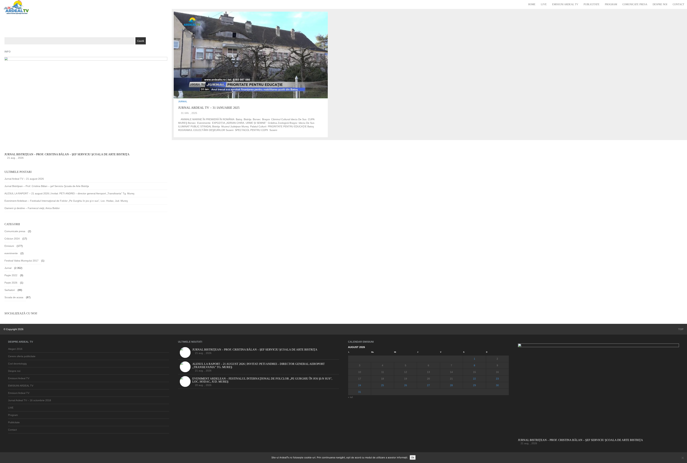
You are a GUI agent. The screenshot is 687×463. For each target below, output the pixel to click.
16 (497, 372)
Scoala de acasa (13, 297)
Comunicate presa (634, 4)
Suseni (273, 130)
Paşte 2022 (10, 275)
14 (451, 372)
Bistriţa (247, 119)
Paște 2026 (10, 282)
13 (428, 372)
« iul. (350, 397)
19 (405, 378)
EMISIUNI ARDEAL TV (20, 385)
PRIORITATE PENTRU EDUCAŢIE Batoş (291, 126)
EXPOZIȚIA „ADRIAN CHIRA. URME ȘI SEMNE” (239, 122)
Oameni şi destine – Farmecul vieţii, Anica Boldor (32, 208)
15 (474, 372)
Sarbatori (9, 290)
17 (359, 378)
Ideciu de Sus (306, 122)
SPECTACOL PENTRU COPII (251, 130)
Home (531, 4)
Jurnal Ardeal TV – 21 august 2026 (24, 178)
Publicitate (592, 4)
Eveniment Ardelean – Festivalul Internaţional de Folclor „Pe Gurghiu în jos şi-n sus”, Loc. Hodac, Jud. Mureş (66, 200)
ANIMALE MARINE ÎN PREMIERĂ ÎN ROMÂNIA (207, 119)
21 (451, 378)
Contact (678, 4)
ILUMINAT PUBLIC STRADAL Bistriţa (199, 126)
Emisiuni (9, 245)
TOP (680, 329)
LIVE (544, 4)
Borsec (257, 119)
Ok (412, 457)
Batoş (239, 119)
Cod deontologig (17, 363)
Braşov (266, 119)
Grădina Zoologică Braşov (282, 122)
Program (611, 4)
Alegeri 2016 (15, 348)
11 (382, 372)
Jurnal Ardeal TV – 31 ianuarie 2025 (209, 107)
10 (359, 372)
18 (382, 378)
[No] (682, 458)
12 (405, 372)
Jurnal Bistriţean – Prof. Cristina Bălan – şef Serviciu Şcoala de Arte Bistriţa (46, 186)
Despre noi (660, 4)
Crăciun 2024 (12, 238)
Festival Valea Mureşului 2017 (21, 260)
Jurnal (182, 101)
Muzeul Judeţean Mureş (235, 126)
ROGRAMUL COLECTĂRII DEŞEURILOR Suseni (205, 130)
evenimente (204, 122)
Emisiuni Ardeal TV (565, 4)
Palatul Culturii (258, 126)
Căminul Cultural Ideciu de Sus (288, 119)
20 (428, 378)
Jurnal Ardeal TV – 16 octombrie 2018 (29, 400)
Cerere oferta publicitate (21, 356)
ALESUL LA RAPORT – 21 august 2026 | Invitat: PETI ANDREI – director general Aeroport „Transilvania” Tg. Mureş (69, 193)
